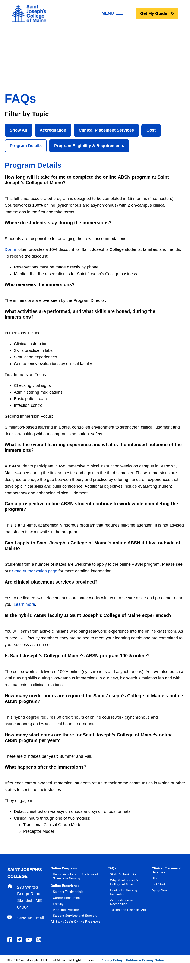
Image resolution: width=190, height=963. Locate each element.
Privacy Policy (112, 960)
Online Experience (65, 885)
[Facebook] (10, 940)
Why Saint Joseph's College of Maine (124, 882)
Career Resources (66, 898)
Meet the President (67, 910)
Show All (18, 130)
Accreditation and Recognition (123, 902)
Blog (155, 878)
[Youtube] (29, 940)
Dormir (11, 249)
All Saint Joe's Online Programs (75, 921)
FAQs (112, 868)
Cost (151, 130)
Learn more (24, 604)
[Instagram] (39, 940)
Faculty (58, 904)
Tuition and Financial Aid (128, 910)
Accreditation (53, 130)
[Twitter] (20, 940)
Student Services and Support (75, 915)
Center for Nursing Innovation (123, 892)
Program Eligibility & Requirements (89, 145)
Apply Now (159, 890)
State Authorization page (34, 571)
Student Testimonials (68, 892)
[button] (157, 13)
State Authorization (124, 874)
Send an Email (30, 918)
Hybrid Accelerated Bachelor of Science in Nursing (75, 876)
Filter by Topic (27, 113)
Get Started (160, 884)
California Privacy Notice (145, 960)
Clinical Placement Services (106, 130)
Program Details (26, 145)
